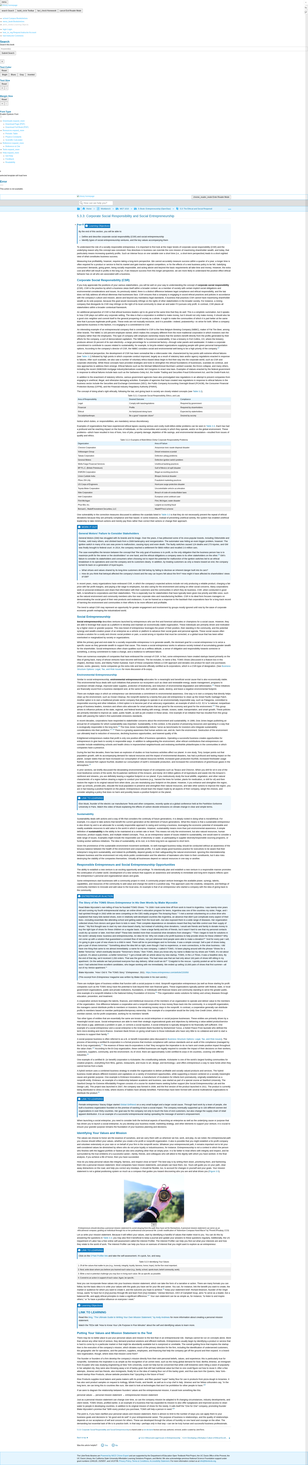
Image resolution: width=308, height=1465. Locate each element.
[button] (9, 159)
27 (149, 1295)
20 (156, 992)
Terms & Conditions (140, 1461)
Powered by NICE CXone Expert (115, 1456)
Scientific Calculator (13, 140)
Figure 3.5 (214, 1171)
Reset (4, 71)
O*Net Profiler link (99, 1256)
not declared (149, 1430)
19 (90, 764)
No (116, 1445)
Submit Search (8, 53)
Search (81, 203)
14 (213, 685)
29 (174, 1409)
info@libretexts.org (207, 1461)
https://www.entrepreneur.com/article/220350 (167, 972)
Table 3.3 (210, 426)
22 (102, 1045)
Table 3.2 (86, 356)
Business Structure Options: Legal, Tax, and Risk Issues (194, 1039)
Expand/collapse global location (229, 208)
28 (204, 1385)
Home (89, 209)
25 (98, 1092)
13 (219, 555)
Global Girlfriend (128, 1104)
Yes (106, 1445)
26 (163, 1289)
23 (94, 1048)
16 (119, 726)
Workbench (105, 209)
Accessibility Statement (160, 1461)
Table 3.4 (107, 1238)
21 (108, 1034)
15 (214, 706)
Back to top (81, 1438)
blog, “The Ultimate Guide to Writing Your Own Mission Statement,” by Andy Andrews (129, 1317)
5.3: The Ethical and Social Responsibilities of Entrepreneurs (206, 209)
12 (218, 348)
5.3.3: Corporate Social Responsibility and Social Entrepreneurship (103, 1430)
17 (111, 730)
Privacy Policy (125, 1461)
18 (113, 730)
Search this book (7, 45)
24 (88, 1054)
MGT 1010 (124, 209)
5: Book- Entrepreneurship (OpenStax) (154, 209)
